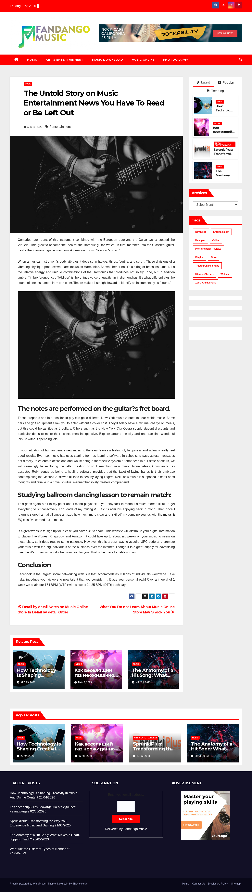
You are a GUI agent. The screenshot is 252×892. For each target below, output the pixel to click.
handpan (200, 240)
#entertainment (60, 126)
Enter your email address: (126, 812)
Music (32, 59)
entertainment (221, 232)
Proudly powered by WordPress (28, 883)
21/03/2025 (144, 756)
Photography (175, 59)
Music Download (107, 59)
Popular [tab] (228, 82)
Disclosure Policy (218, 883)
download (200, 232)
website (225, 274)
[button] (240, 59)
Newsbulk (62, 883)
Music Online (143, 59)
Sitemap (236, 883)
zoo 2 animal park (205, 282)
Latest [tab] (205, 82)
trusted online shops (207, 265)
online (215, 240)
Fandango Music (135, 829)
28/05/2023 (202, 756)
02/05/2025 (86, 756)
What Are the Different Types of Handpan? (40, 849)
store (213, 257)
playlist (199, 257)
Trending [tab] (217, 91)
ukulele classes (204, 274)
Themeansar (80, 883)
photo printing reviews (208, 248)
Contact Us (198, 883)
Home (185, 883)
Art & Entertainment (64, 59)
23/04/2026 (27, 756)
